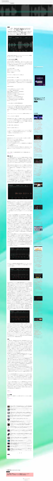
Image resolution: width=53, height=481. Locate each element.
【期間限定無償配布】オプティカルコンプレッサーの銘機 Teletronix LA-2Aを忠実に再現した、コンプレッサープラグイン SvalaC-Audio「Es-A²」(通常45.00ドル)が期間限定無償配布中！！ (38, 236)
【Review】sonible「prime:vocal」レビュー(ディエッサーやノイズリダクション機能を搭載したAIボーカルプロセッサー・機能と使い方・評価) (22, 29)
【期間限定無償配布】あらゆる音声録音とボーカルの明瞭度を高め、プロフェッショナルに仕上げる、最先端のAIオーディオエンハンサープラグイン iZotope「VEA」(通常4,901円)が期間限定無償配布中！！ (38, 125)
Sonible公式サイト (10, 153)
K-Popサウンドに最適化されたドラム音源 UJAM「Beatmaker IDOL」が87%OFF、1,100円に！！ (19, 418)
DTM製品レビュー (11, 29)
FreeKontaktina (5, 1)
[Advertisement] (26, 21)
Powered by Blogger (27, 478)
